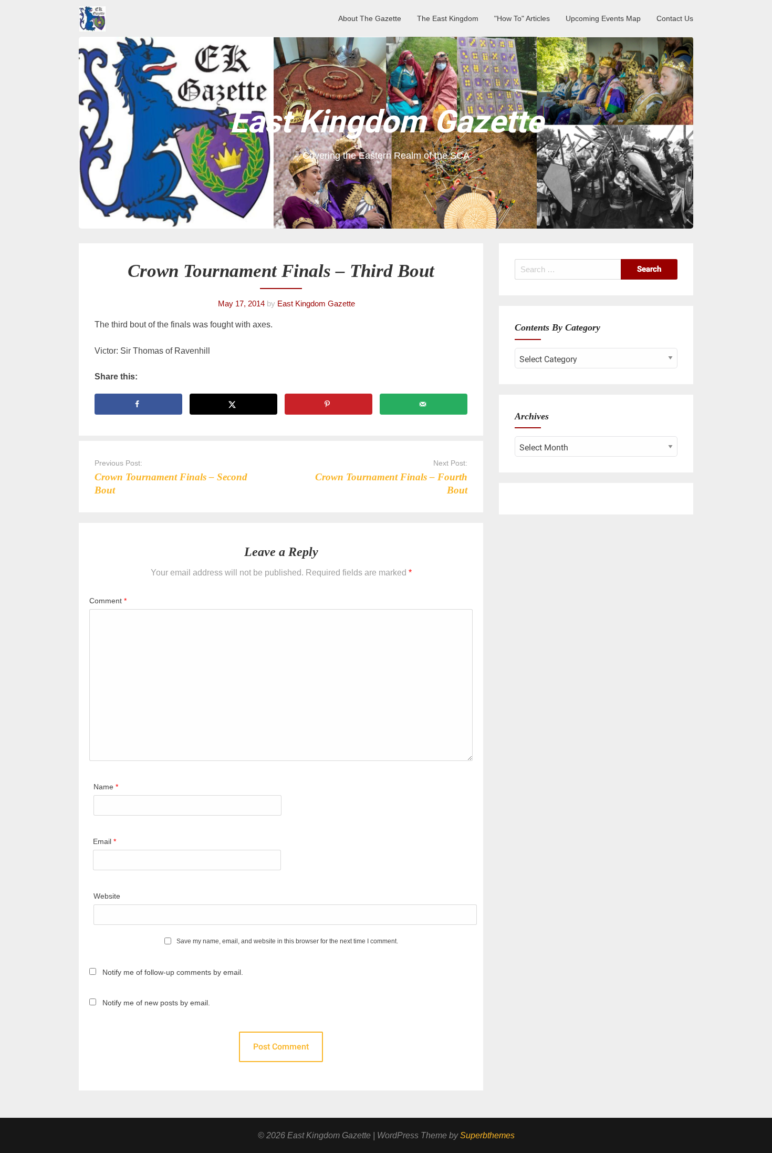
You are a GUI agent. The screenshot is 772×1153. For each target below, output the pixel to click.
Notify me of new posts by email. (156, 1002)
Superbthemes (487, 1135)
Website (106, 896)
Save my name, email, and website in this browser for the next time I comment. (287, 941)
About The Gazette (369, 18)
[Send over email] (423, 404)
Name (105, 787)
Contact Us (674, 18)
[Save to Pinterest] (328, 404)
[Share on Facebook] (138, 404)
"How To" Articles (522, 18)
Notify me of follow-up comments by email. (172, 972)
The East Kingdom (447, 18)
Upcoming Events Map (603, 18)
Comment (108, 600)
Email (104, 841)
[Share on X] (233, 404)
